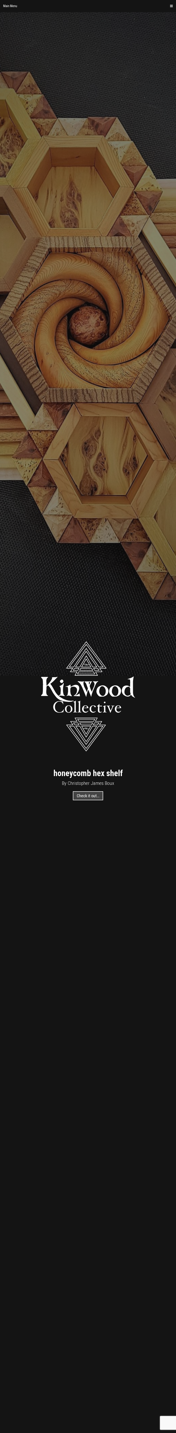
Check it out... (88, 795)
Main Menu (10, 6)
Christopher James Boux (91, 783)
